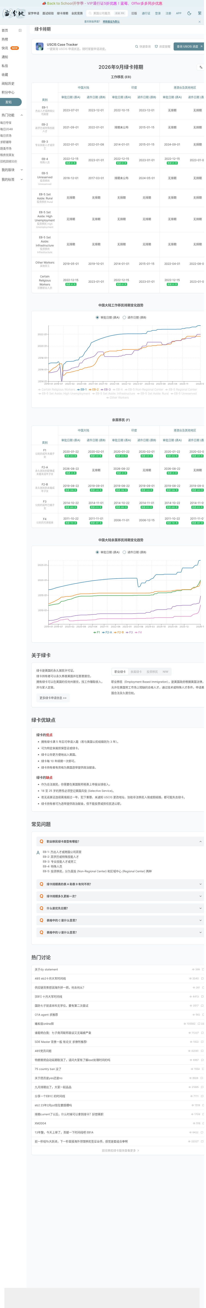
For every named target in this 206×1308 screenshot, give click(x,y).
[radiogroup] (120, 317)
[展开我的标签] (22, 179)
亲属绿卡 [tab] (136, 671)
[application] (120, 362)
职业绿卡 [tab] (120, 671)
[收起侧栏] (20, 30)
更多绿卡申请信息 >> (53, 697)
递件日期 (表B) (137, 317)
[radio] (97, 317)
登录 (158, 13)
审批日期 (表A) (110, 317)
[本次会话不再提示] (200, 22)
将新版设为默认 (111, 21)
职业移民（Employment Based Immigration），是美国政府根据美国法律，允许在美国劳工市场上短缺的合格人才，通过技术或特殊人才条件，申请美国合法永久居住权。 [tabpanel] (158, 687)
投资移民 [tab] (152, 671)
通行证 (146, 13)
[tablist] (141, 672)
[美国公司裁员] (103, 13)
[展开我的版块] (22, 170)
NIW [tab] (165, 671)
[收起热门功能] (22, 115)
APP (178, 13)
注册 (168, 13)
